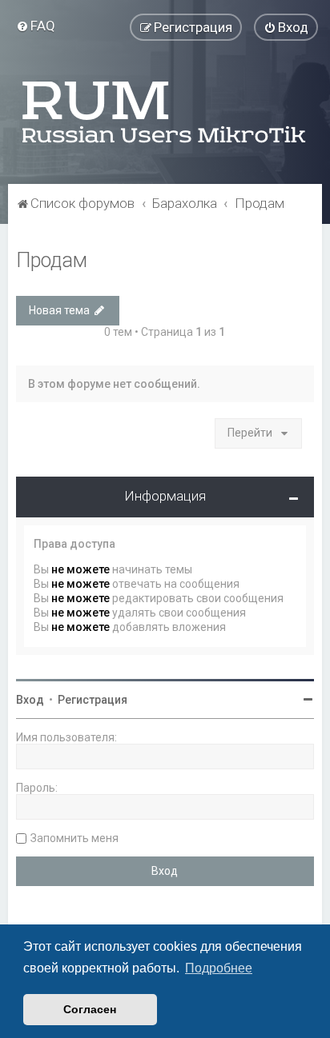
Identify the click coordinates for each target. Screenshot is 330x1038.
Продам (51, 260)
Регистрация (92, 699)
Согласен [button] (89, 1009)
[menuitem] (35, 26)
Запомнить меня (74, 838)
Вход (30, 699)
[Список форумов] (165, 112)
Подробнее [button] (218, 968)
